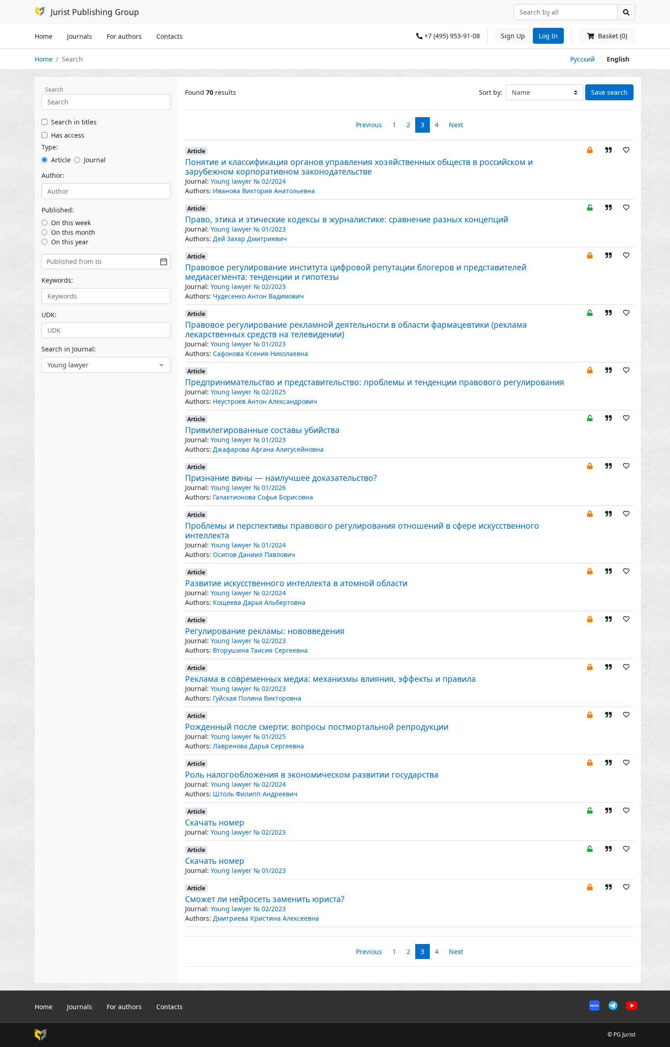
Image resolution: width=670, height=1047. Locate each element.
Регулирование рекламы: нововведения (265, 630)
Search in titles (74, 122)
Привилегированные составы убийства (262, 429)
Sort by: (490, 92)
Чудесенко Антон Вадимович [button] (258, 296)
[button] (590, 149)
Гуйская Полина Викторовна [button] (257, 698)
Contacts (169, 36)
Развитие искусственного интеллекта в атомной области (296, 583)
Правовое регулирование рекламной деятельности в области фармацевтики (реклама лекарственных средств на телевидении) (356, 329)
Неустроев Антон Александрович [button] (265, 401)
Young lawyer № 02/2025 (248, 391)
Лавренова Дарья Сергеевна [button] (258, 746)
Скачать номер (214, 822)
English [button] (618, 59)
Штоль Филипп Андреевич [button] (255, 793)
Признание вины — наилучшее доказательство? (281, 477)
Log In (548, 35)
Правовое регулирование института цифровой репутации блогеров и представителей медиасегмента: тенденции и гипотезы (355, 272)
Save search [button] (609, 92)
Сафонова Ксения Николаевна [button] (260, 353)
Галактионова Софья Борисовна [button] (263, 497)
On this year (69, 241)
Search (54, 89)
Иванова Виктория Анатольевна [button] (264, 190)
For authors (124, 36)
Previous (369, 124)
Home (43, 36)
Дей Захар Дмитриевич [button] (250, 238)
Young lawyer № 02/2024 (248, 181)
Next (456, 124)
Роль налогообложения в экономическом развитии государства (311, 774)
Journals (79, 36)
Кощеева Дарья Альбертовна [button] (259, 602)
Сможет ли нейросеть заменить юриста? (265, 898)
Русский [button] (582, 59)
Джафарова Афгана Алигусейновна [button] (268, 449)
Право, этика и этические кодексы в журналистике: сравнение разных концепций (346, 219)
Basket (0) (611, 35)
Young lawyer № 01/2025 (248, 736)
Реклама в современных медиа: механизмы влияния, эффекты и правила (330, 678)
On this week (71, 222)
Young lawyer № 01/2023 (248, 229)
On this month (73, 232)
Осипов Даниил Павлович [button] (254, 554)
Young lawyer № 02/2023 (248, 286)
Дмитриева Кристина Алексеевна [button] (266, 918)
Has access (67, 135)
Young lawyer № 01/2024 (248, 545)
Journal (95, 159)
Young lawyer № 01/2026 (248, 487)
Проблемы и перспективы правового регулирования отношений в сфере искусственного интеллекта (362, 530)
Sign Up (513, 35)
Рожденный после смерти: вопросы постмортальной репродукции (316, 726)
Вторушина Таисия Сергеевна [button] (260, 650)
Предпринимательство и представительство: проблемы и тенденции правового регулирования (374, 382)
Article (61, 159)
